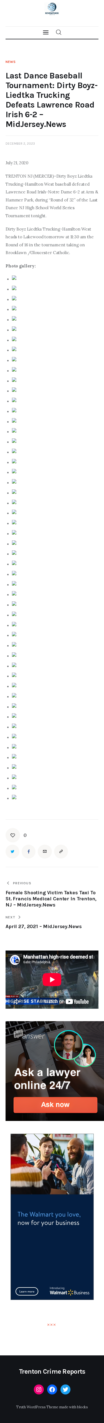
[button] (16, 835)
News (11, 62)
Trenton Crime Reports (52, 1371)
